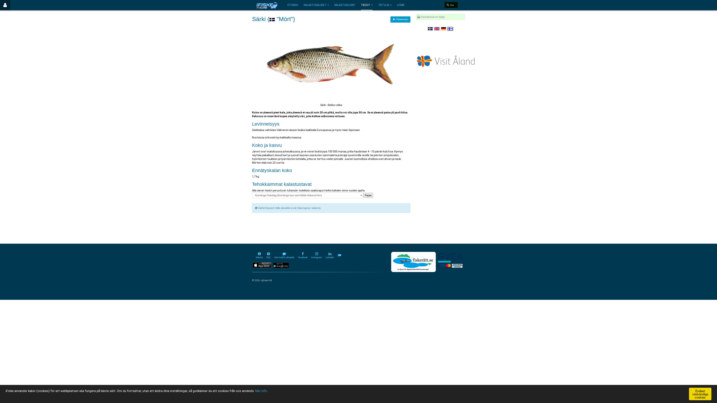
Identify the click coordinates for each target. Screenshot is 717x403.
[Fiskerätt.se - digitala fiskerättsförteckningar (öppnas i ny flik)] (413, 262)
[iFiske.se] (267, 5)
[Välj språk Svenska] (430, 28)
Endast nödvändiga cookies (700, 393)
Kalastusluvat (344, 5)
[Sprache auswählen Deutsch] (443, 28)
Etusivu (293, 5)
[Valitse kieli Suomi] (450, 28)
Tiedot (365, 5)
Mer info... (262, 391)
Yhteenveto (401, 19)
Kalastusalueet (315, 5)
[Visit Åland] (446, 60)
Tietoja (383, 5)
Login (400, 5)
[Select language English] (437, 28)
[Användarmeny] (5, 5)
